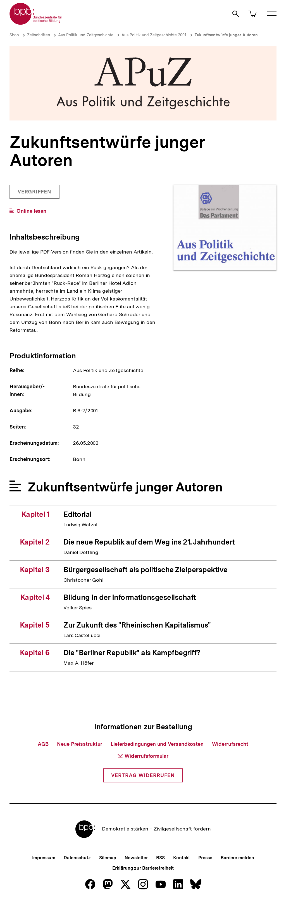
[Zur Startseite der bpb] (36, 23)
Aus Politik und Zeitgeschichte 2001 (153, 35)
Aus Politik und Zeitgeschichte (85, 35)
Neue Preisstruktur (79, 744)
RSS (160, 857)
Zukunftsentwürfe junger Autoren (226, 35)
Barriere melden (237, 857)
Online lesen (31, 211)
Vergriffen (35, 194)
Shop (14, 35)
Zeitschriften (38, 35)
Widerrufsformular (146, 756)
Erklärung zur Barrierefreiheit (142, 868)
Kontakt (181, 857)
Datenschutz (77, 857)
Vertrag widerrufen (143, 775)
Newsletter (136, 857)
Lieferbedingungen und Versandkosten (157, 744)
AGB (43, 744)
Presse (205, 857)
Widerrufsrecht (230, 744)
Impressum (43, 857)
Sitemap (107, 857)
